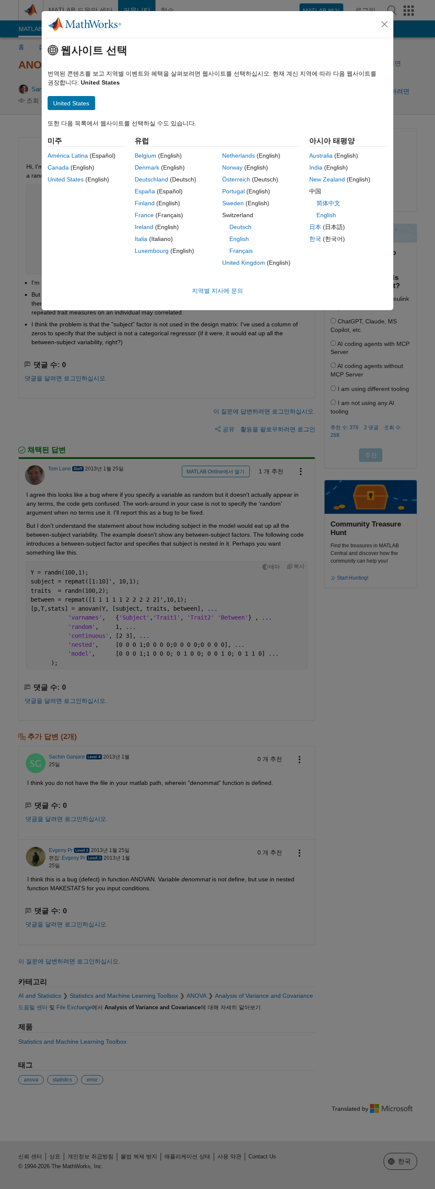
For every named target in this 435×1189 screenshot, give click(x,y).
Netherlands (238, 155)
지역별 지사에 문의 (217, 290)
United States (66, 179)
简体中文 (328, 203)
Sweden (233, 203)
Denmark (147, 167)
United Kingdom (243, 262)
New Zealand (327, 179)
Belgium (145, 155)
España (145, 191)
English (239, 238)
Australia (321, 155)
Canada (58, 167)
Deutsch (240, 227)
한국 (315, 238)
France (144, 215)
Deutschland (151, 179)
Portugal (233, 191)
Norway (232, 167)
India (315, 167)
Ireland (144, 227)
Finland (145, 203)
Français (241, 250)
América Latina (68, 155)
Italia (141, 238)
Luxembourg (152, 250)
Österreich (236, 179)
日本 (315, 227)
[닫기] (384, 24)
